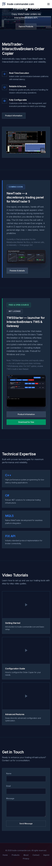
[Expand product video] (26, 142)
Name (8, 773)
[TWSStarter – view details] (26, 391)
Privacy (26, 858)
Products (15, 855)
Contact (36, 855)
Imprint (46, 855)
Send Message (25, 823)
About (26, 855)
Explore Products (26, 26)
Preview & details (17, 271)
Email (8, 786)
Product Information (13, 116)
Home (5, 855)
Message (10, 798)
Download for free (26, 422)
